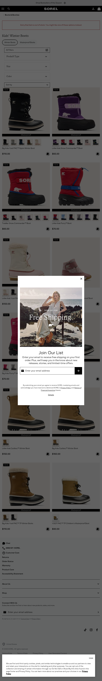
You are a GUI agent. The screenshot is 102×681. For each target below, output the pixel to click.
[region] (48, 665)
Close (91, 658)
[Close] (81, 279)
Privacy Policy (66, 388)
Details (51, 395)
